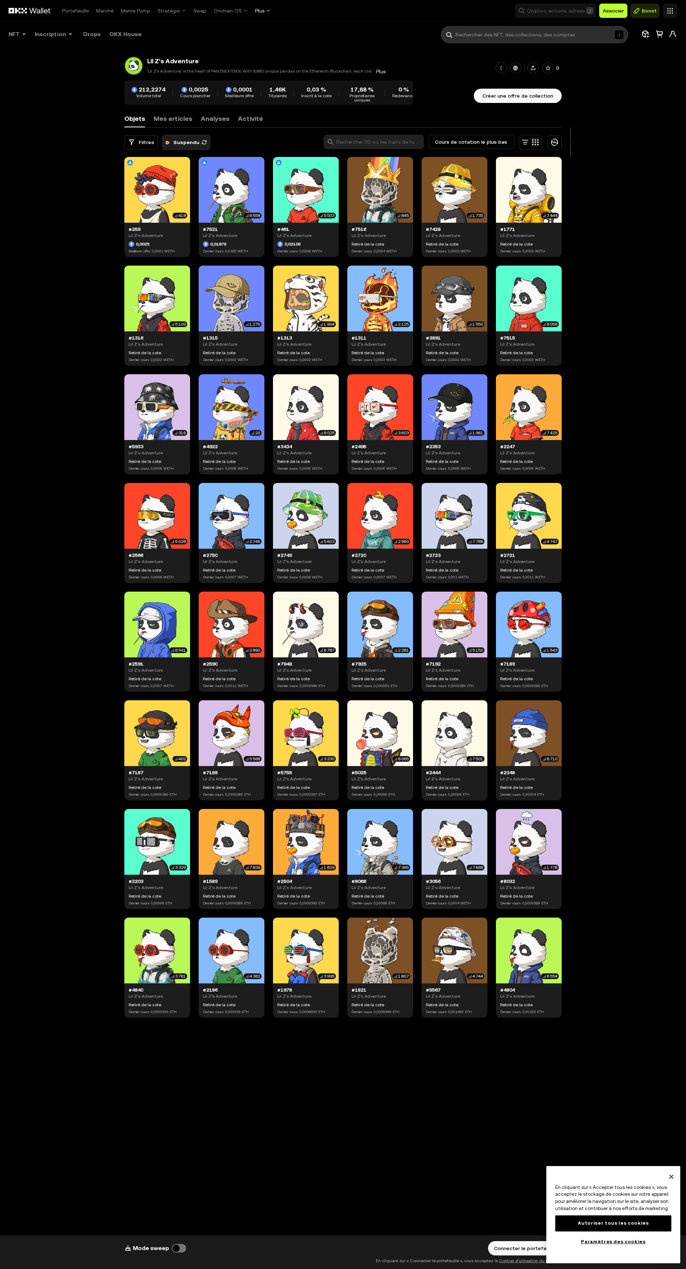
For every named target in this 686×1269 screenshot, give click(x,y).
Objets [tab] (134, 118)
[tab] (173, 118)
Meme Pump (135, 11)
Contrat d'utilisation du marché (530, 1260)
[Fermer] (671, 1177)
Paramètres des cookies (613, 1241)
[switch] (179, 1248)
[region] (613, 1214)
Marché (105, 11)
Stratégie (169, 11)
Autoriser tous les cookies (613, 1223)
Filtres (146, 142)
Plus (259, 11)
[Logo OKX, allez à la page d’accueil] (30, 11)
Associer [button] (613, 11)
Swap (200, 11)
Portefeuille (75, 11)
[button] (555, 11)
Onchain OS (228, 11)
